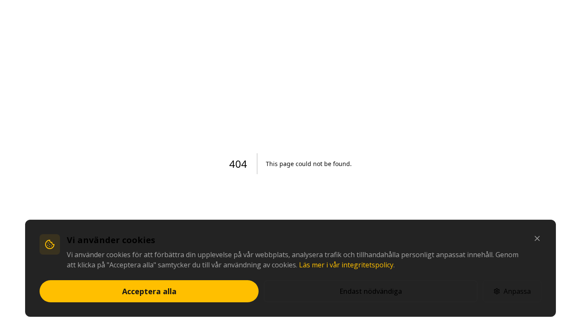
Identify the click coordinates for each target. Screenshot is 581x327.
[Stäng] (537, 238)
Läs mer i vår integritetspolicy (346, 265)
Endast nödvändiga (370, 291)
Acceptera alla (149, 291)
